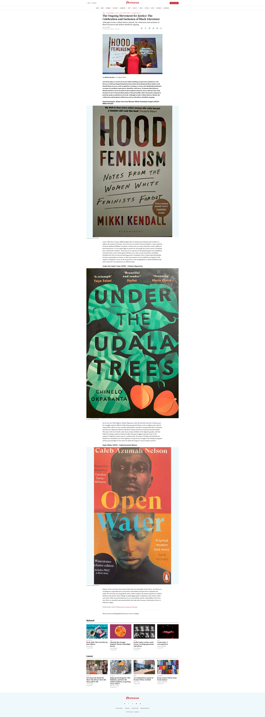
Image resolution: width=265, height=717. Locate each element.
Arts (129, 8)
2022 (117, 13)
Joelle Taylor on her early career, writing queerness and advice (144, 644)
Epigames (159, 8)
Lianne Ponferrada (162, 681)
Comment (108, 8)
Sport (152, 8)
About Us (127, 708)
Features (115, 8)
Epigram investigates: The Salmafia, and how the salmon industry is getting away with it (120, 681)
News (102, 8)
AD (138, 711)
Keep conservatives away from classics (167, 679)
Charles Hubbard (161, 646)
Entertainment (110, 13)
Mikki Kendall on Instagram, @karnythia (127, 607)
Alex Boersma (113, 648)
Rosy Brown (89, 646)
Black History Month (125, 13)
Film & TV (135, 8)
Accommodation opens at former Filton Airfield (143, 679)
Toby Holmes (89, 683)
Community (123, 8)
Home (97, 8)
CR (135, 711)
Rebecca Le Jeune (114, 685)
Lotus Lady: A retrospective (162, 643)
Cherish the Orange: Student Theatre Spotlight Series (120, 644)
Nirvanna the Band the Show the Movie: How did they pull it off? (96, 680)
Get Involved (174, 3)
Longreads (166, 8)
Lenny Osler (137, 681)
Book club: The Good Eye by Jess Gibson (97, 643)
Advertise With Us (144, 708)
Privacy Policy (119, 708)
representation (136, 13)
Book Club (89, 640)
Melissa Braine (106, 27)
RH (136, 711)
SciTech (147, 8)
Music (141, 8)
